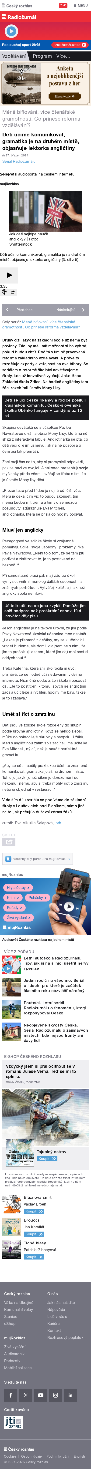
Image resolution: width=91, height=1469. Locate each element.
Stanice (10, 1316)
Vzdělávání (14, 56)
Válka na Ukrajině (18, 1302)
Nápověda (56, 1309)
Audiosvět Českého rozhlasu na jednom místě (38, 940)
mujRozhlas (12, 874)
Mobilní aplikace (18, 1368)
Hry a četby (16, 887)
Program (42, 56)
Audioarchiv (14, 1354)
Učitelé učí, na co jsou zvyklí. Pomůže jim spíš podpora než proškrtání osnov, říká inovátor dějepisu (45, 610)
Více (63, 56)
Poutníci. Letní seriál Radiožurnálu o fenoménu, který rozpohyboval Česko (55, 1007)
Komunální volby (18, 1309)
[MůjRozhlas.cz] (9, 184)
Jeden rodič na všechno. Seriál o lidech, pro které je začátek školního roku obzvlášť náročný (54, 985)
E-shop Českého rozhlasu (32, 1056)
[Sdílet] (12, 292)
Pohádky (36, 897)
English (79, 1456)
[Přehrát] (9, 275)
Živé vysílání (17, 917)
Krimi (11, 897)
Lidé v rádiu (57, 1316)
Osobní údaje (31, 1456)
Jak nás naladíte (61, 1302)
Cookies (10, 1456)
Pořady (12, 907)
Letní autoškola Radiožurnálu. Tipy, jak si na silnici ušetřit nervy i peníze (56, 963)
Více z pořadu (19, 952)
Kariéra (53, 1323)
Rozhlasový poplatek (65, 1337)
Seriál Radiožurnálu (18, 161)
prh (58, 823)
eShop (9, 1323)
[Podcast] (4, 292)
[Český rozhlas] (17, 5)
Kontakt (54, 1330)
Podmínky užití (57, 1456)
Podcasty (12, 1361)
